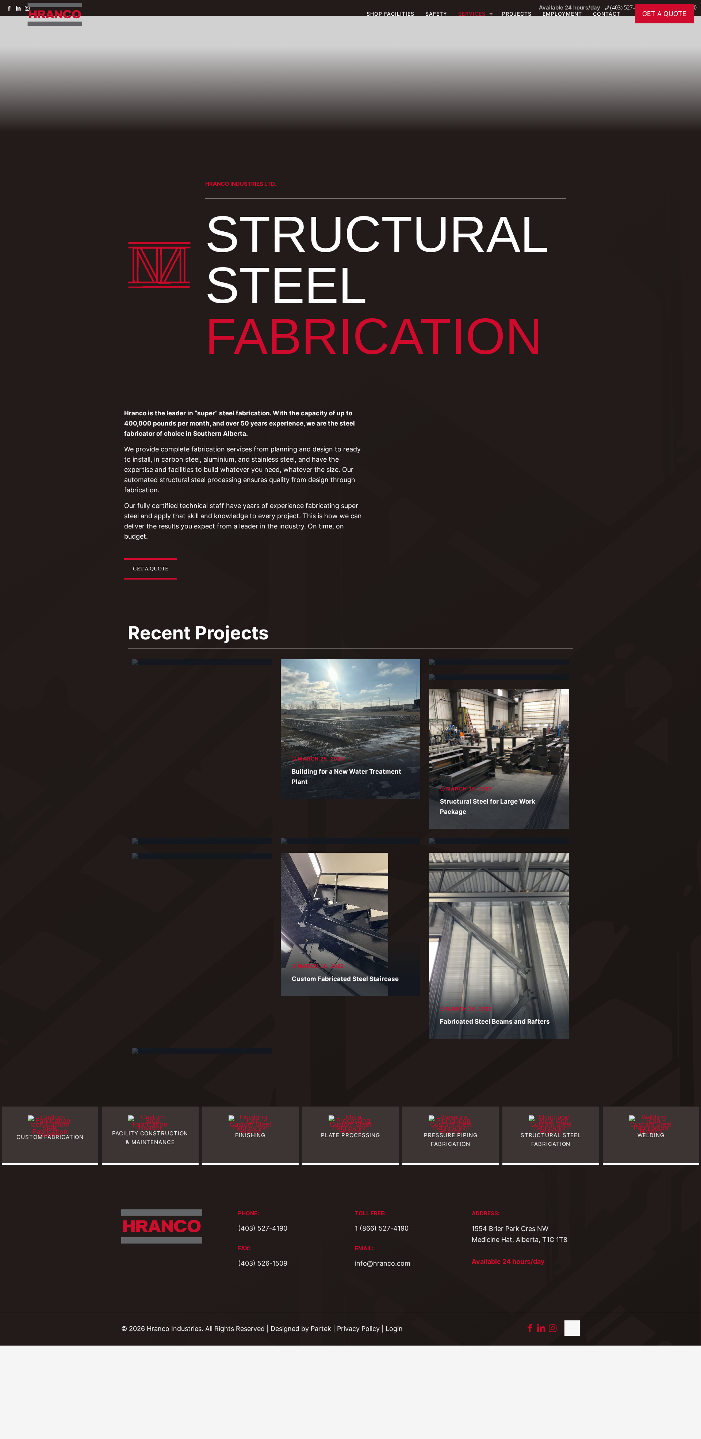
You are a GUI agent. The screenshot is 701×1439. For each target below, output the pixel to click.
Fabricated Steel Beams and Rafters (495, 1021)
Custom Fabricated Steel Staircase (345, 978)
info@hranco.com (382, 1263)
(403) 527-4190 (262, 1228)
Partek (321, 1328)
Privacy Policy (358, 1328)
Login (394, 1328)
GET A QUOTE (664, 14)
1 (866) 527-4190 (382, 1228)
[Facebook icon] (530, 1328)
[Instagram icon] (552, 1328)
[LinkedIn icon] (541, 1328)
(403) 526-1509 (262, 1263)
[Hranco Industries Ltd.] (55, 13)
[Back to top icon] (572, 1328)
